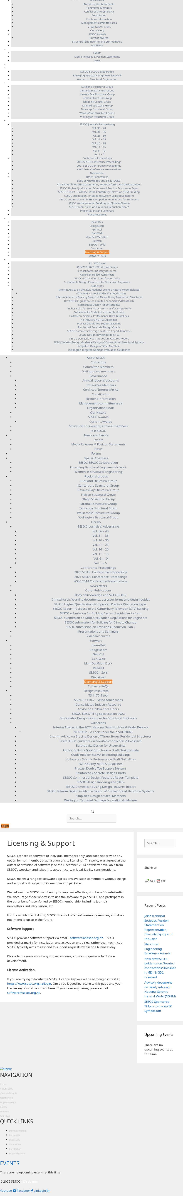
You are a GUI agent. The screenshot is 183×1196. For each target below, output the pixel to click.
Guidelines (97, 286)
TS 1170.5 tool (97, 263)
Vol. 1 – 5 (99, 154)
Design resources (95, 259)
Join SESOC (97, 45)
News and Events (95, 49)
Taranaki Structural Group (97, 105)
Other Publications (97, 177)
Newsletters (97, 173)
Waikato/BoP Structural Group (97, 113)
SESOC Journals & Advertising (97, 124)
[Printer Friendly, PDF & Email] (155, 883)
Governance (98, 376)
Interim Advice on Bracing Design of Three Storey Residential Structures (99, 297)
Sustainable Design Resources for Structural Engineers (97, 282)
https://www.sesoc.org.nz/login (29, 983)
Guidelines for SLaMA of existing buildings (99, 312)
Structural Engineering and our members (97, 41)
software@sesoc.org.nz (86, 938)
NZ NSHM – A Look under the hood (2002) (101, 293)
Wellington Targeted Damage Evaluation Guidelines (99, 349)
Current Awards (99, 38)
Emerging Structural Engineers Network (97, 75)
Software (95, 218)
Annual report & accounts (99, 4)
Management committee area (99, 23)
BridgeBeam (97, 225)
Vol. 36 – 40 (99, 128)
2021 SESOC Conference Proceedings (99, 165)
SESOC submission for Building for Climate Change (99, 203)
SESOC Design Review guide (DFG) (99, 334)
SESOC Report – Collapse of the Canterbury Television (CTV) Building (99, 192)
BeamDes (97, 222)
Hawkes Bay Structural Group (97, 94)
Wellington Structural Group (97, 116)
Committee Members (99, 7)
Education (5, 1116)
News (97, 60)
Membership (6, 1097)
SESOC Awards (97, 34)
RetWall (97, 240)
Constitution (99, 15)
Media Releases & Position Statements (97, 56)
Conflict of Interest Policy (99, 11)
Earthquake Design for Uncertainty (99, 304)
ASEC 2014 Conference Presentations (99, 169)
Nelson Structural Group (97, 98)
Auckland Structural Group (97, 86)
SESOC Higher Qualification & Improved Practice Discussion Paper (99, 188)
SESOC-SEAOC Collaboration (97, 71)
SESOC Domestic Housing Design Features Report (99, 338)
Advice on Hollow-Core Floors (97, 274)
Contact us (98, 362)
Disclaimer (97, 248)
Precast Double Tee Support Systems (99, 323)
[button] (5, 826)
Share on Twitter (165, 874)
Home (3, 1084)
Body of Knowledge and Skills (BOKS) (99, 180)
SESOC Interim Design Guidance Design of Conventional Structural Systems (99, 342)
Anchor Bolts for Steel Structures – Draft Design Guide (99, 308)
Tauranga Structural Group (97, 109)
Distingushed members (98, 371)
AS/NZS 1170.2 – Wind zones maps (97, 267)
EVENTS (9, 1163)
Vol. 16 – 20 (99, 143)
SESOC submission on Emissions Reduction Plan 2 (99, 207)
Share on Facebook (148, 874)
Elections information (99, 19)
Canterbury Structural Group (97, 90)
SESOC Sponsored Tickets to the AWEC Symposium (158, 1006)
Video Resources (97, 214)
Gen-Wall (97, 233)
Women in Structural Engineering (97, 79)
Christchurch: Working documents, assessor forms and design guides (99, 184)
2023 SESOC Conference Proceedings (99, 162)
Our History (97, 30)
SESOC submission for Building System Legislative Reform (99, 195)
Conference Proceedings (97, 158)
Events (97, 53)
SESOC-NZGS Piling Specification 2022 (97, 278)
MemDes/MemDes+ (97, 237)
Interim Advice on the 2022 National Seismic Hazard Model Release (99, 289)
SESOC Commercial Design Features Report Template (99, 331)
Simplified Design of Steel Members (99, 346)
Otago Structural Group (97, 101)
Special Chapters (95, 68)
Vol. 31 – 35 (99, 132)
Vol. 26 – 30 (99, 135)
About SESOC (96, 358)
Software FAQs (97, 256)
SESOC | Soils (97, 244)
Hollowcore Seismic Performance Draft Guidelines (99, 316)
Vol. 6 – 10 (99, 150)
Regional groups (95, 83)
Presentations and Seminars (97, 210)
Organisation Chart (99, 26)
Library (95, 120)
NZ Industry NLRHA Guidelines (99, 319)
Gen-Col (97, 229)
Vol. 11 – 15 (99, 147)
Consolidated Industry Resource (97, 271)
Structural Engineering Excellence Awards (157, 948)
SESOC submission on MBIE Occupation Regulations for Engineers (99, 199)
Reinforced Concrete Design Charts (99, 327)
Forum (95, 64)
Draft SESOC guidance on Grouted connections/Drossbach (99, 301)
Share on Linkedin (157, 874)
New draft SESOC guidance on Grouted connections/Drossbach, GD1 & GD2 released (160, 968)
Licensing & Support (97, 252)
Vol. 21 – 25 (99, 139)
